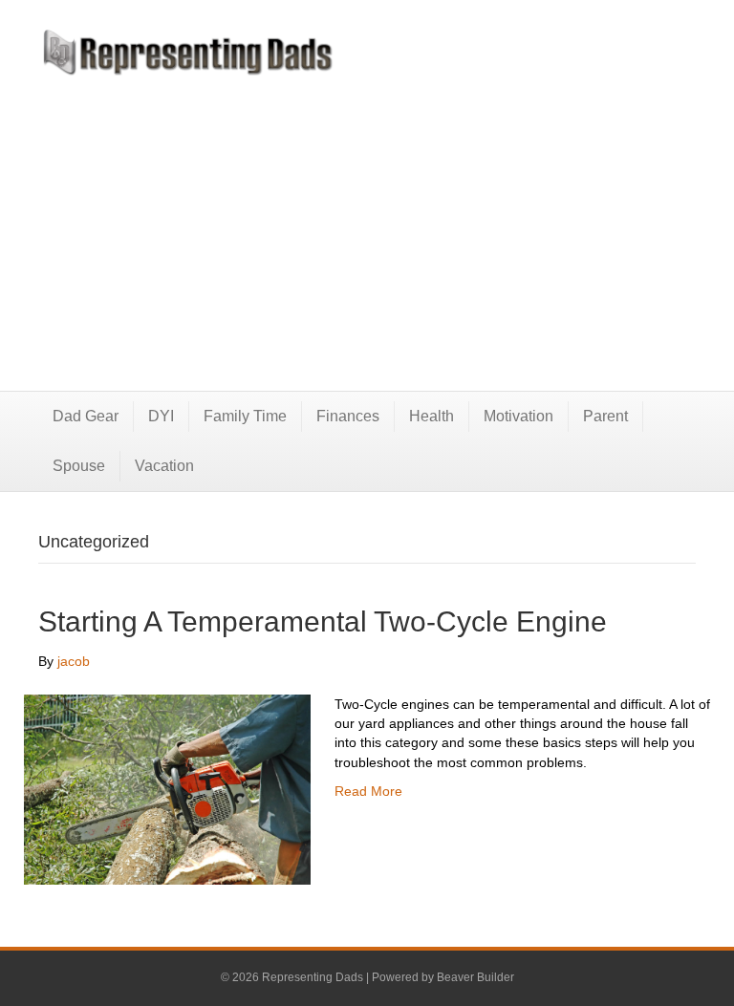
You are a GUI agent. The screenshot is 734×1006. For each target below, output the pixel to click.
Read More (368, 791)
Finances (347, 416)
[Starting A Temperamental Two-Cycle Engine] (167, 788)
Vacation (164, 466)
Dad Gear (86, 416)
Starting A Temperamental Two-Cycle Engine (322, 621)
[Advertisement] (367, 219)
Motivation (518, 416)
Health (431, 416)
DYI (161, 416)
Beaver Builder (475, 977)
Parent (605, 416)
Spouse (79, 466)
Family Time (245, 416)
